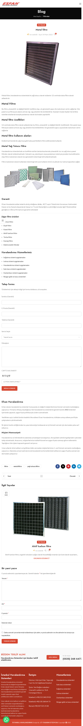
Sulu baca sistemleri (63, 684)
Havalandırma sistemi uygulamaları (16, 265)
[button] (6, 719)
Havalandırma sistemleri (65, 680)
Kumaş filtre (8, 241)
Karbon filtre (8, 222)
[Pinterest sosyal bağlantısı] (68, 466)
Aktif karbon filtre (10, 233)
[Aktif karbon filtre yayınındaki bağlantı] (41, 515)
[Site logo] (11, 3)
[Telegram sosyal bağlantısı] (79, 466)
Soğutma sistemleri (63, 689)
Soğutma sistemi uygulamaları (14, 257)
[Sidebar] (2, 220)
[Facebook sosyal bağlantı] (57, 466)
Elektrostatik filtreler (11, 245)
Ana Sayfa (37, 16)
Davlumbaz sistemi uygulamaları (15, 273)
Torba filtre (7, 237)
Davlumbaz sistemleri (64, 698)
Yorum (5, 578)
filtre (6, 466)
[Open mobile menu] (80, 4)
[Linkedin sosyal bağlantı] (74, 466)
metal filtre (18, 466)
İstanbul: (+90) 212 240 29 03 (40, 697)
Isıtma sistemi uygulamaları (13, 261)
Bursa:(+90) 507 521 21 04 (39, 706)
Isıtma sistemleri (62, 693)
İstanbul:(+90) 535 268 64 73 (39, 701)
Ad (3, 604)
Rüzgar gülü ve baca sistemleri (14, 277)
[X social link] (63, 466)
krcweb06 (34, 34)
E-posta (5, 613)
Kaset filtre (7, 229)
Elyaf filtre (7, 226)
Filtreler (46, 16)
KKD (67, 410)
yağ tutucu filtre (33, 466)
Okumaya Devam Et (42, 558)
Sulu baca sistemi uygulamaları (14, 269)
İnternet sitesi (7, 623)
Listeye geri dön (41, 476)
